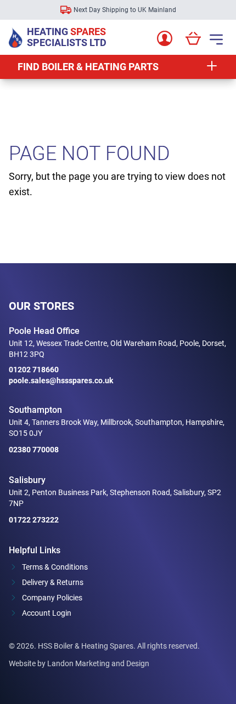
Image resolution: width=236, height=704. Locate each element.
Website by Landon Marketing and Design (79, 663)
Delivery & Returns (52, 582)
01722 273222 (34, 519)
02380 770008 (34, 449)
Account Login (46, 613)
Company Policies (52, 597)
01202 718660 (34, 369)
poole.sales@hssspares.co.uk (61, 380)
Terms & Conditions (55, 567)
